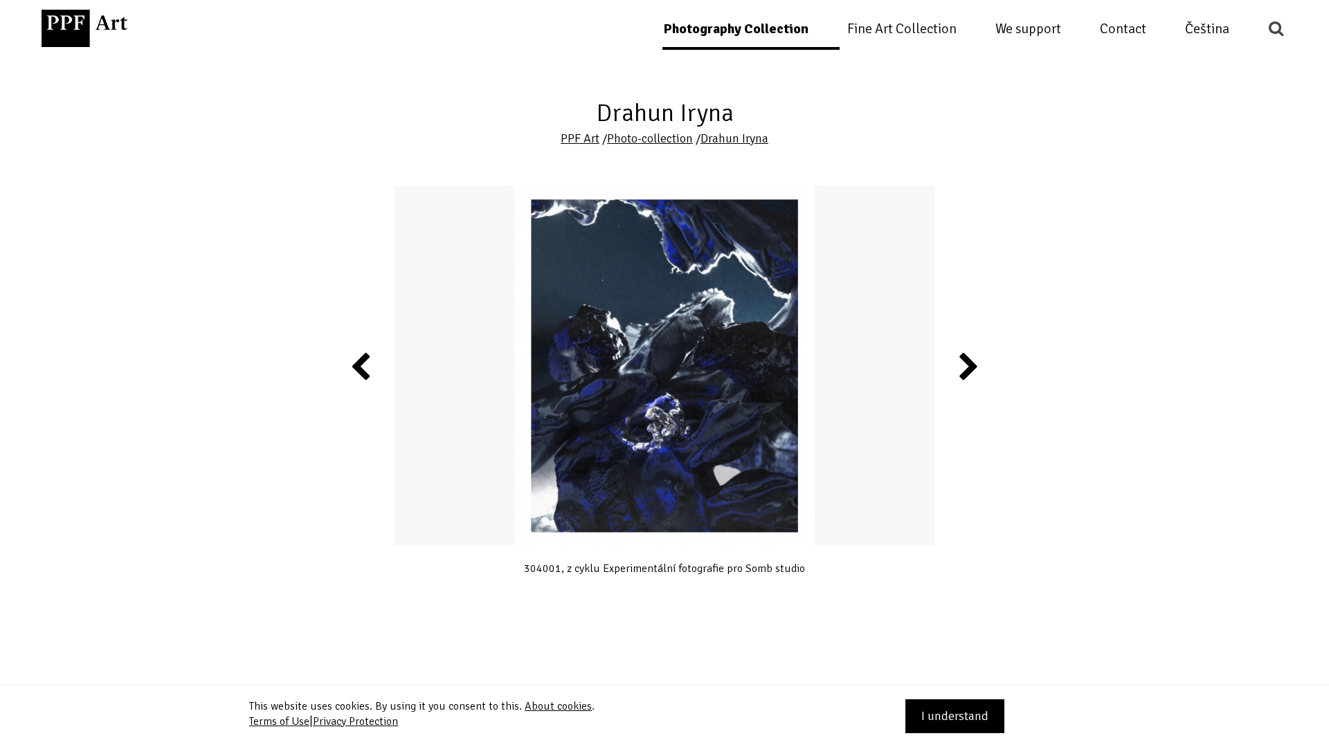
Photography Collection (735, 28)
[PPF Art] (84, 28)
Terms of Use (279, 721)
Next (968, 365)
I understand (954, 715)
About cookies (558, 706)
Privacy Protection (355, 721)
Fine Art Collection (902, 28)
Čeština (1207, 28)
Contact (1123, 28)
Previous (361, 365)
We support (1028, 28)
